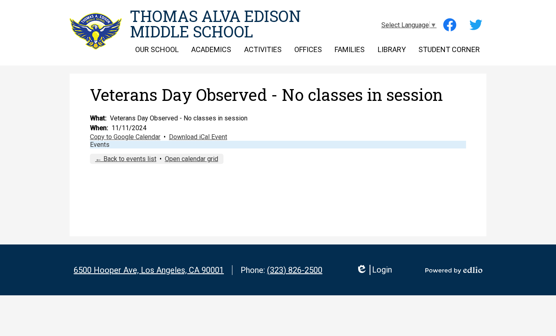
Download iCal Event (198, 137)
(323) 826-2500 (294, 270)
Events (99, 144)
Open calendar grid (191, 159)
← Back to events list (125, 159)
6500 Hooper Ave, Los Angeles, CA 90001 (149, 270)
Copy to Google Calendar (125, 137)
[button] (157, 49)
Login (374, 270)
